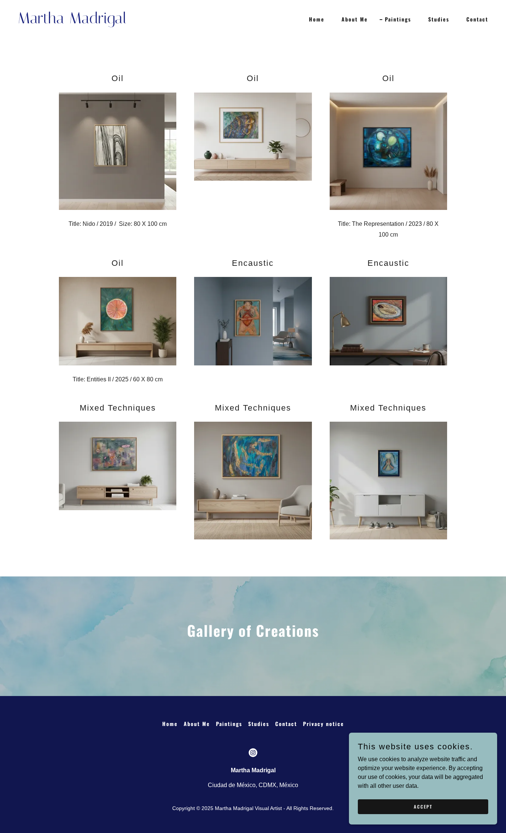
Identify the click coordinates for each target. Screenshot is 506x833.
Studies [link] (438, 19)
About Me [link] (355, 19)
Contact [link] (477, 19)
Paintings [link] (398, 19)
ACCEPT (423, 806)
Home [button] (170, 723)
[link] (132, 21)
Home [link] (316, 19)
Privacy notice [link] (323, 723)
